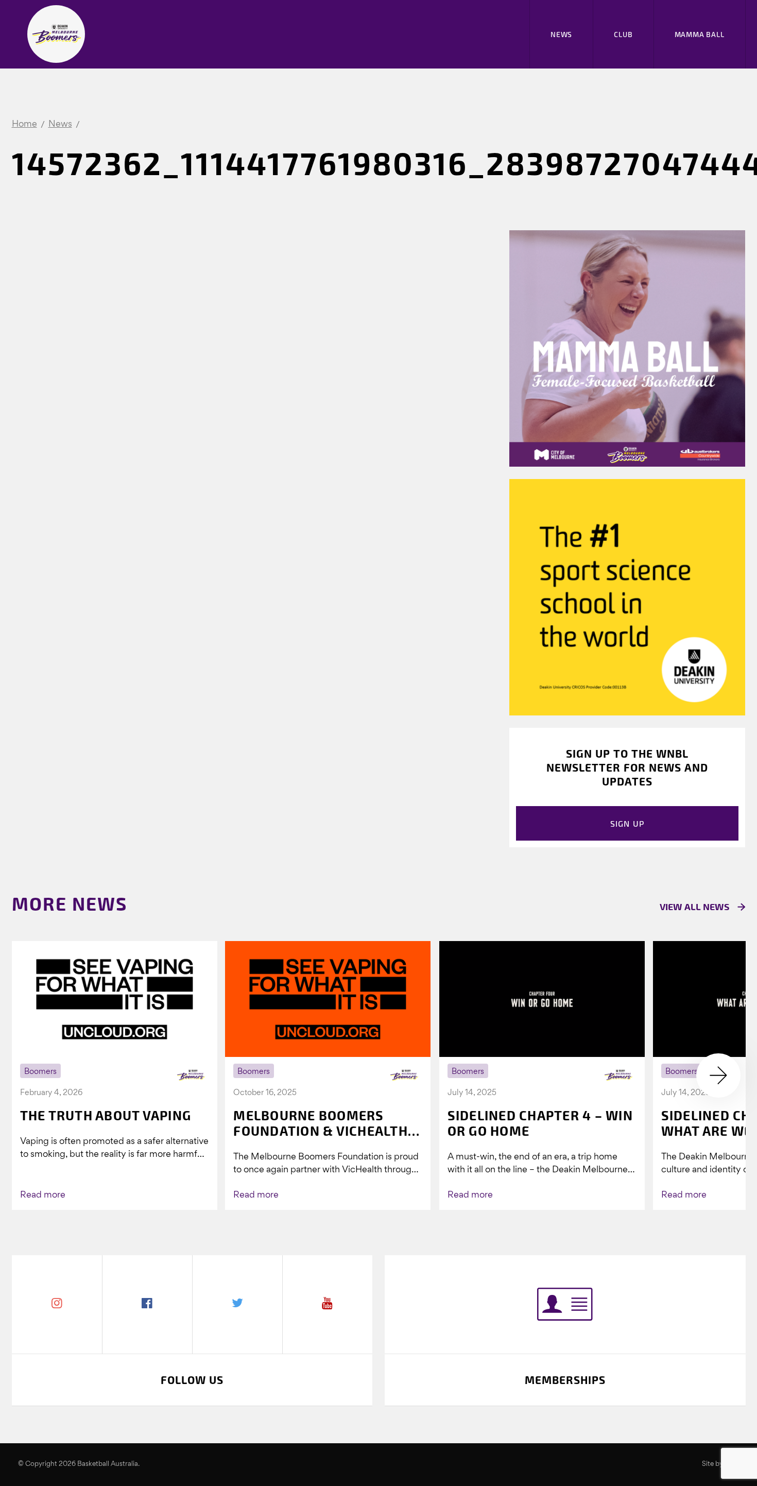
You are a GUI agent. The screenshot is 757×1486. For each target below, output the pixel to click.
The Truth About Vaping (106, 1115)
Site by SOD (720, 1464)
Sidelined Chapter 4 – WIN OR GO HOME (540, 1122)
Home (24, 124)
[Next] (718, 1075)
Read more (42, 1195)
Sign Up (627, 823)
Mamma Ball (700, 34)
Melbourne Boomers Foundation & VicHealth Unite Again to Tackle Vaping (320, 1122)
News (561, 34)
